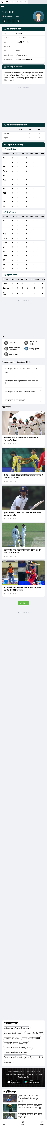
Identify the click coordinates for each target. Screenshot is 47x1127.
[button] (23, 423)
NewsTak (12, 2)
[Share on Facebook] (9, 21)
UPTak (18, 2)
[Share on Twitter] (4, 21)
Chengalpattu (24, 78)
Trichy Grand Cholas (29, 75)
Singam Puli (34, 78)
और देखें (22, 603)
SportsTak (4, 2)
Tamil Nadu (15, 75)
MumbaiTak (24, 2)
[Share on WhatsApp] (13, 21)
